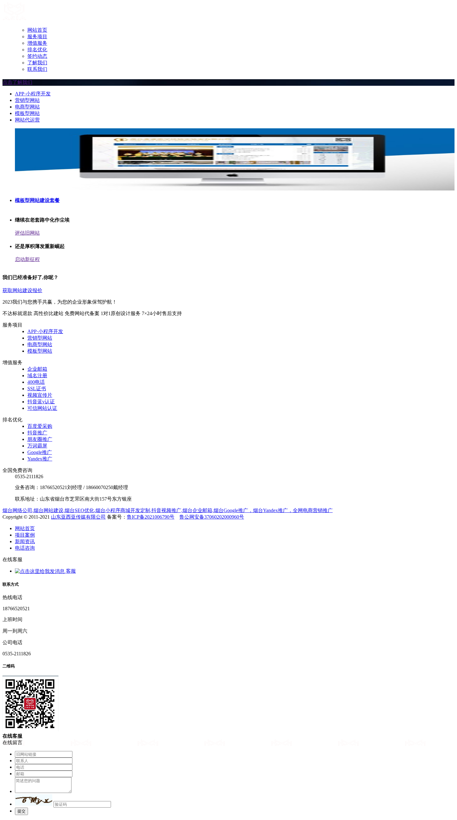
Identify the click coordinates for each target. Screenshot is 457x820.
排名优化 (37, 49)
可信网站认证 (42, 408)
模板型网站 (27, 113)
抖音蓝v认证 (41, 401)
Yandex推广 (39, 458)
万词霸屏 (37, 445)
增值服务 (37, 43)
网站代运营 (27, 119)
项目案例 (25, 535)
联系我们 (37, 69)
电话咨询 (25, 548)
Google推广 (39, 452)
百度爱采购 (39, 426)
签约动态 (37, 56)
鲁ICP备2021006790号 (150, 517)
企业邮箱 (37, 369)
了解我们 (37, 62)
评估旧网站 (27, 233)
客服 (70, 571)
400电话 (36, 382)
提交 (21, 811)
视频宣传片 (39, 395)
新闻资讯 (25, 541)
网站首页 (37, 30)
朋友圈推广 (39, 439)
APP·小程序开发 (33, 93)
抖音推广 (37, 432)
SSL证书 (36, 388)
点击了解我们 (17, 82)
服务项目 (37, 36)
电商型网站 (27, 106)
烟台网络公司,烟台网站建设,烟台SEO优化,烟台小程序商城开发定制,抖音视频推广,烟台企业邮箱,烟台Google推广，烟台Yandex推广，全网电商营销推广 (167, 510)
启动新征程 (27, 259)
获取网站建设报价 (22, 290)
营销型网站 (27, 100)
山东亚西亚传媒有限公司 (78, 517)
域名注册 (37, 375)
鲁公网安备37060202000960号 (211, 517)
